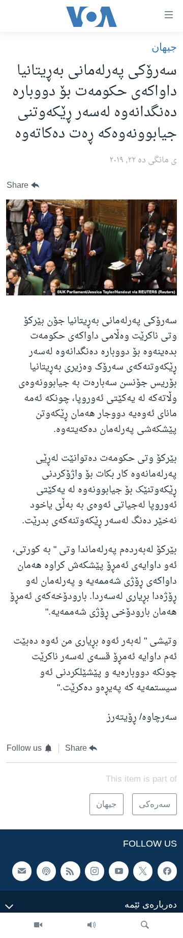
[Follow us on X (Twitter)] (142, 871)
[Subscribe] (22, 871)
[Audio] (91, 925)
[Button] (23, 185)
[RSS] (70, 871)
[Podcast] (46, 871)
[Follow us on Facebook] (167, 871)
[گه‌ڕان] (145, 925)
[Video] (38, 925)
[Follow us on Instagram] (94, 871)
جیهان (164, 47)
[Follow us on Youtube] (118, 871)
